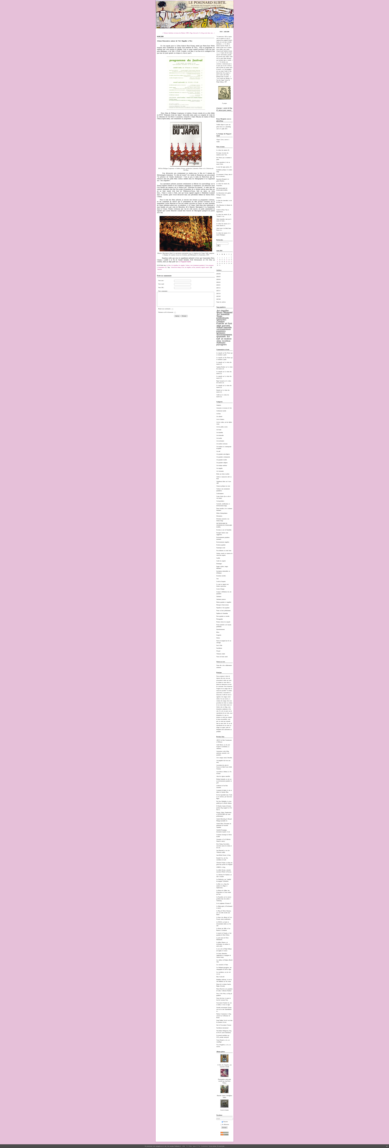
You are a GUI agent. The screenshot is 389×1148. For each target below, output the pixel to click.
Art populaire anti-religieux (223, 454)
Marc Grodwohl (220, 976)
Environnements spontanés (224, 335)
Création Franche (220, 322)
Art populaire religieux (222, 462)
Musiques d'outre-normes (222, 605)
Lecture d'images (220, 589)
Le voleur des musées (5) (222, 150)
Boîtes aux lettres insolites (222, 474)
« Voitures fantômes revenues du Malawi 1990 (175, 33)
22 (231, 261)
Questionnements (220, 629)
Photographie (219, 619)
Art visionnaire (220, 471)
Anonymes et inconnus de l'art (224, 408)
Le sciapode (219, 353)
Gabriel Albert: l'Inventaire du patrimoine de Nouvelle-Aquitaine (223, 825)
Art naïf (218, 451)
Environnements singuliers (222, 542)
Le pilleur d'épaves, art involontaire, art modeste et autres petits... (223, 944)
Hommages (219, 563)
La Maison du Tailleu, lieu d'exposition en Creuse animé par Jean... (223, 892)
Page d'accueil (194, 33)
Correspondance (220, 501)
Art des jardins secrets (222, 427)
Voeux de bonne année (222, 656)
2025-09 (218, 296)
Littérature (218, 596)
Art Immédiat (223, 314)
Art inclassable (220, 435)
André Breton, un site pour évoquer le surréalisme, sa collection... (223, 746)
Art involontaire (220, 441)
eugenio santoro (205, 267)
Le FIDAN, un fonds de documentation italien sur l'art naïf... (223, 923)
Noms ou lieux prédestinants (223, 610)
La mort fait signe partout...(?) (223, 167)
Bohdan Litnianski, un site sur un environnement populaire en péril (224, 781)
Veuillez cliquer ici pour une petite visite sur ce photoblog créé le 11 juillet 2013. (223, 126)
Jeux (217, 578)
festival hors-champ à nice (177, 267)
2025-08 (218, 299)
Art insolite (219, 438)
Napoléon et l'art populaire (223, 607)
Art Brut (218, 413)
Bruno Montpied (224, 312)
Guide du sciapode (221, 561)
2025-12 (218, 288)
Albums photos (220, 1051)
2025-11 (218, 290)
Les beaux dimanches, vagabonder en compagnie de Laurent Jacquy (223, 955)
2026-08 (218, 273)
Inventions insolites (221, 576)
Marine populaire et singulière (223, 602)
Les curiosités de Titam (222, 964)
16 (217, 261)
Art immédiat (219, 432)
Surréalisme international (222, 1028)
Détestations (219, 516)
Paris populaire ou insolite (222, 616)
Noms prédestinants (222, 317)
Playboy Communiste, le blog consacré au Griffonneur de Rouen (223, 1015)
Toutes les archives (221, 302)
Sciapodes (218, 635)
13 (226, 259)
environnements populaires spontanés (223, 331)
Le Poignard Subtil (184, 262)
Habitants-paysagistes (221, 343)
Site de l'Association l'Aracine (223, 1025)
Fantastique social (220, 547)
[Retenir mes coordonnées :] (172, 309)
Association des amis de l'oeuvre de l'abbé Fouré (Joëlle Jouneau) (224, 767)
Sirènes (218, 638)
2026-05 (218, 276)
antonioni (198, 267)
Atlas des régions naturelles (223, 776)
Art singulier (223, 310)
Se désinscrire (225, 1124)
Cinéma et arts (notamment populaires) (195, 265)
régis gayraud (223, 325)
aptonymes (221, 319)
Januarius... (219, 197)
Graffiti (218, 558)
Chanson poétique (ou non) (223, 486)
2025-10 (218, 293)
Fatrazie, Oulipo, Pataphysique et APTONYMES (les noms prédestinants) (223, 814)
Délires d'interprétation (221, 513)
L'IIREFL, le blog (220, 867)
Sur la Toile (219, 645)
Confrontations (220, 493)
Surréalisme (219, 648)
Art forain (218, 429)
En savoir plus (220, 1146)
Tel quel (218, 651)
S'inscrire (225, 1121)
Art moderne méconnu (222, 444)
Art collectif (219, 416)
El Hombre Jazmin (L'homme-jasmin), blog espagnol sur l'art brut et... (224, 807)
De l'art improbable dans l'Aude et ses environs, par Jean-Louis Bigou (224, 796)
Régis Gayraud (220, 381)
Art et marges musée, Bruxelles (224, 757)
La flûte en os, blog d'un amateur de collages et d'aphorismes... (222, 885)
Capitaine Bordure (220, 367)
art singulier (188, 267)
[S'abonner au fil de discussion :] (175, 312)
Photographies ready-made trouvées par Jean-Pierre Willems (224, 1081)
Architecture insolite (221, 411)
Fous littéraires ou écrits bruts (223, 550)
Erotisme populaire (221, 545)
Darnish (218, 390)
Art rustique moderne (221, 465)
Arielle (218, 395)
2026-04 (218, 279)
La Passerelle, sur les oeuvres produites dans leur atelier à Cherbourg (223, 898)
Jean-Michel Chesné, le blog (223, 855)
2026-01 (218, 285)
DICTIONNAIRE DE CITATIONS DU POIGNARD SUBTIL (224, 525)
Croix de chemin (224, 1110)
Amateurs (218, 405)
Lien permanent (209, 265)
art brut (228, 323)
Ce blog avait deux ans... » (207, 33)
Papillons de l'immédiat (222, 613)
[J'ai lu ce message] (387, 1146)
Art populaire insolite (221, 460)
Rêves (217, 632)
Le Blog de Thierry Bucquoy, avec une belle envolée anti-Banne (223, 912)
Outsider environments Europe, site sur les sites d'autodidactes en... (224, 1009)
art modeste (226, 339)
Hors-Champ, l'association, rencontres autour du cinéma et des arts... (224, 845)
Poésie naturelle (224, 327)
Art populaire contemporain (223, 457)
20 (226, 261)
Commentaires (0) (162, 267)
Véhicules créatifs (220, 654)
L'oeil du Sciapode (221, 581)
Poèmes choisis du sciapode (223, 622)
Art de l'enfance (220, 419)
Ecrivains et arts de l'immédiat (223, 530)
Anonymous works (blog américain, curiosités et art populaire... (222, 753)
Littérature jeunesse (221, 599)
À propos (224, 103)
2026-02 (218, 282)
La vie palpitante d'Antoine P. (223, 903)
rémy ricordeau (223, 341)
